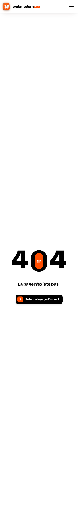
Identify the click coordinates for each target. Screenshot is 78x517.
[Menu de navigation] (71, 6)
